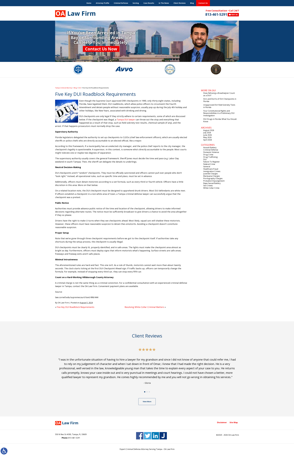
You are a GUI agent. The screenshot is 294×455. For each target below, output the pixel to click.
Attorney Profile (102, 3)
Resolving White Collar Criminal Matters (144, 307)
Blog (192, 3)
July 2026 (207, 132)
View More (147, 401)
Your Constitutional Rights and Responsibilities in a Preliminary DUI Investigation (219, 113)
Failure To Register (211, 161)
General (206, 166)
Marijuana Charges (211, 176)
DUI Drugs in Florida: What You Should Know (219, 120)
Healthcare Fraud (210, 169)
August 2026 (208, 130)
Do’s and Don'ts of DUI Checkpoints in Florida (219, 100)
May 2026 (207, 137)
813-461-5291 (216, 14)
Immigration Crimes (211, 171)
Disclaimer (222, 422)
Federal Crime (209, 164)
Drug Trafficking (210, 157)
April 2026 (207, 140)
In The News (164, 3)
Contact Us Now (101, 49)
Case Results (148, 3)
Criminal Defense (121, 3)
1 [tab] (144, 391)
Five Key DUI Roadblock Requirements (75, 307)
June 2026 (207, 135)
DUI (79, 88)
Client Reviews (180, 3)
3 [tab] (149, 391)
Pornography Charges (213, 178)
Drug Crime (208, 154)
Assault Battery (209, 147)
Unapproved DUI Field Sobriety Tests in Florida (219, 106)
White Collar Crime (211, 188)
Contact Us (203, 3)
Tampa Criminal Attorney (63, 88)
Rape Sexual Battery (212, 183)
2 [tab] (147, 391)
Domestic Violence (211, 152)
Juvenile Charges (210, 173)
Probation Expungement (214, 181)
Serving (136, 3)
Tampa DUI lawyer (126, 119)
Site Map (234, 422)
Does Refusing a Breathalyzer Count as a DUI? (219, 94)
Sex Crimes (208, 185)
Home (88, 3)
